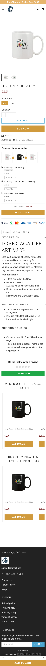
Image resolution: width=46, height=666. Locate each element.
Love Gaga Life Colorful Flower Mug (19, 182)
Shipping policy (8, 612)
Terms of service (9, 617)
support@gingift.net (11, 568)
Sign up (38, 644)
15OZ (12, 103)
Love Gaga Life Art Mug (14, 168)
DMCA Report (10, 654)
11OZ (9, 98)
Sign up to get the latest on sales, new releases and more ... (20, 637)
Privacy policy (8, 608)
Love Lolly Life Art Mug (14, 193)
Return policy (7, 621)
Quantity (5, 110)
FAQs (4, 589)
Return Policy (8, 585)
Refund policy (8, 603)
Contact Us (6, 580)
